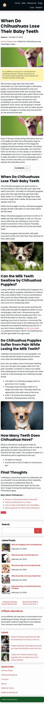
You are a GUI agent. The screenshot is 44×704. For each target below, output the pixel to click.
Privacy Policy (7, 670)
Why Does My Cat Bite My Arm (24, 555)
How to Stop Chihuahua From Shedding (22, 505)
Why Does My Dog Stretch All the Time (9, 603)
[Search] (38, 531)
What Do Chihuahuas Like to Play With (21, 499)
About (4, 683)
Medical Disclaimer (9, 692)
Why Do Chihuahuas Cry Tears (18, 502)
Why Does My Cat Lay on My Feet (26, 576)
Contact (5, 679)
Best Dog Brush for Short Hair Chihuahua (22, 508)
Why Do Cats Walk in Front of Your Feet (30, 603)
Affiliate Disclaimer (9, 675)
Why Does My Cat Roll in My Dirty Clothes (26, 587)
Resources (12, 41)
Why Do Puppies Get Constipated (26, 545)
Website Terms (7, 688)
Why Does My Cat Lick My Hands (25, 565)
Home (3, 41)
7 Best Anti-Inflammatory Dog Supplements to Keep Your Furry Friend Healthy (24, 657)
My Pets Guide (12, 699)
